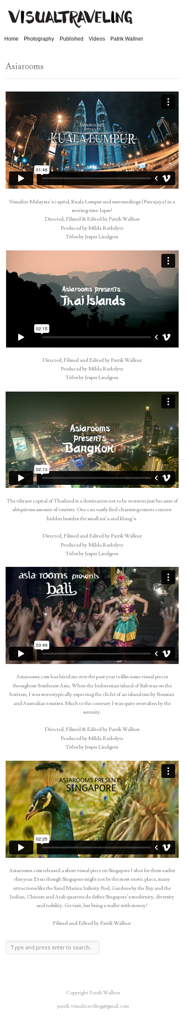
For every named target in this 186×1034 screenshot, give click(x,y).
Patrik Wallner (126, 39)
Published (71, 39)
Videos (97, 39)
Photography (39, 39)
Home (11, 39)
